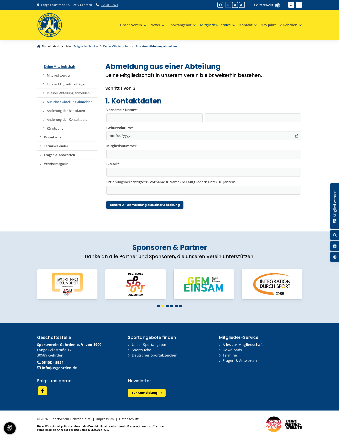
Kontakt (245, 25)
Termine (230, 355)
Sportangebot (180, 25)
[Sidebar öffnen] (299, 5)
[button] (158, 306)
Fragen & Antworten (59, 155)
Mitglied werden (59, 75)
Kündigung (55, 128)
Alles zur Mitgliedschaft (243, 344)
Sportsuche (141, 349)
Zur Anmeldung (144, 392)
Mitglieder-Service (215, 25)
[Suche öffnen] (291, 5)
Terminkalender (56, 146)
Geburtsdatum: (120, 127)
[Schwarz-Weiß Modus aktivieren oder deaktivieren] (220, 5)
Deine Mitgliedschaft (116, 46)
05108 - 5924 (109, 5)
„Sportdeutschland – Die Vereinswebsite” (127, 426)
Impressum (105, 419)
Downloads (52, 137)
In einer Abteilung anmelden (68, 93)
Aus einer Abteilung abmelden (70, 102)
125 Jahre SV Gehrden (279, 25)
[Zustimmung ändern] (10, 428)
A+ (242, 5)
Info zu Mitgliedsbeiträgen (66, 84)
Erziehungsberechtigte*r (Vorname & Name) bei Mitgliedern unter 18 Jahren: (170, 182)
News (155, 25)
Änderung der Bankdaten (66, 111)
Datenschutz (129, 419)
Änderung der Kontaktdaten (68, 119)
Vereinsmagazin (56, 164)
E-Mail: (113, 164)
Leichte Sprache (263, 5)
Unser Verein (131, 25)
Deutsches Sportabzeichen (155, 355)
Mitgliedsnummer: (121, 146)
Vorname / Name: (122, 109)
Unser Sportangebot (149, 344)
